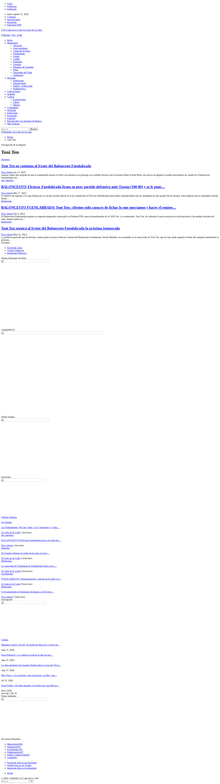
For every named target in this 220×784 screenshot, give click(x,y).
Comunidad (12, 107)
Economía (12, 115)
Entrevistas (12, 113)
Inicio (10, 40)
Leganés (17, 64)
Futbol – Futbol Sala (22, 86)
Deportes (11, 78)
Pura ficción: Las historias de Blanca (24, 121)
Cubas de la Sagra (21, 51)
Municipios (12, 43)
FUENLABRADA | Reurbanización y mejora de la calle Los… (31, 579)
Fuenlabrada (19, 53)
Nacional (11, 110)
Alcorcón (17, 45)
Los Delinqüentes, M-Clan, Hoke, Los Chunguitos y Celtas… (30, 527)
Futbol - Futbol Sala (18, 755)
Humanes (17, 61)
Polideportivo (19, 88)
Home (10, 773)
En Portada (6, 522)
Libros (16, 102)
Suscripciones (13, 19)
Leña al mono (13, 91)
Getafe (16, 56)
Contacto (11, 17)
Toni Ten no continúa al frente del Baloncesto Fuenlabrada (46, 166)
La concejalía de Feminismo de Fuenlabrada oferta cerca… (29, 566)
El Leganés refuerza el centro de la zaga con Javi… (25, 553)
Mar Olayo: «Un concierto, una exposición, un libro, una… (29, 675)
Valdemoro (18, 75)
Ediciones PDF (14, 25)
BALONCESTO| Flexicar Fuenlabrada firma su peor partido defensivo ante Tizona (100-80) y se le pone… (83, 187)
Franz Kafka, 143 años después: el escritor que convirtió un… (30, 685)
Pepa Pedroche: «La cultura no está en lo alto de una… (27, 655)
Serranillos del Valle (22, 72)
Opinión (11, 94)
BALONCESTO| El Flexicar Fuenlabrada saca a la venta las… (31, 540)
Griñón (16, 59)
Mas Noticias (13, 123)
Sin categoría (7, 180)
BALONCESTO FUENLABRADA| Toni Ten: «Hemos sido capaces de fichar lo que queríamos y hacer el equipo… (88, 207)
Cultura (10, 97)
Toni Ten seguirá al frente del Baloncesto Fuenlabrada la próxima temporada (60, 228)
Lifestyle (11, 118)
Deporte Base (19, 83)
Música (16, 105)
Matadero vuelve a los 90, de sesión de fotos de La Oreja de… (30, 645)
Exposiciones (19, 99)
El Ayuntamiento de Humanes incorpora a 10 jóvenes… (27, 592)
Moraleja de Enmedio (23, 67)
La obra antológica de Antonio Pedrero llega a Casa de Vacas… (31, 665)
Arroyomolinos (20, 48)
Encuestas (12, 22)
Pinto (15, 70)
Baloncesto (18, 80)
